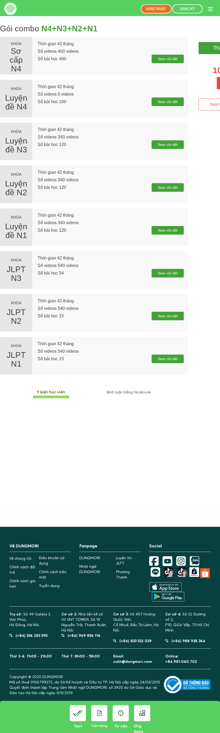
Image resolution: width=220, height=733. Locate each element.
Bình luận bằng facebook (129, 392)
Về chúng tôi (20, 558)
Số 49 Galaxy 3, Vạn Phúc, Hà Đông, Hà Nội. (30, 619)
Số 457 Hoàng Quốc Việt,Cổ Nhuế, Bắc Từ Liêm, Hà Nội (136, 622)
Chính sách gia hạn (22, 583)
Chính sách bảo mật (53, 574)
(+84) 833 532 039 (134, 640)
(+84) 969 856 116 (82, 635)
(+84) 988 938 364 (186, 640)
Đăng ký (187, 9)
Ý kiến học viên (51, 392)
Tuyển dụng (49, 585)
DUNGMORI (89, 557)
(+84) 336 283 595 (29, 635)
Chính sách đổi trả (22, 570)
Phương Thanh (123, 574)
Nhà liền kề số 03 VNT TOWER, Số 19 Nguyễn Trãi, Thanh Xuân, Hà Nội (84, 622)
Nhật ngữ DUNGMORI (89, 569)
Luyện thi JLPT (124, 560)
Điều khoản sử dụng (51, 560)
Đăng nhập (156, 9)
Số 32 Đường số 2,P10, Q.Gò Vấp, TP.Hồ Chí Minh (187, 622)
